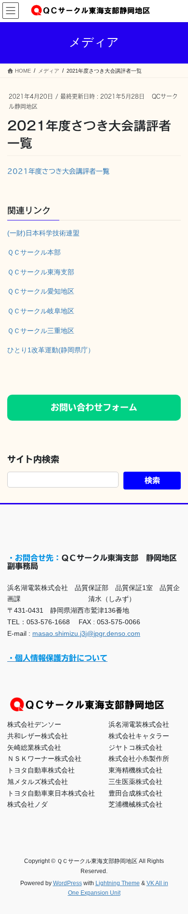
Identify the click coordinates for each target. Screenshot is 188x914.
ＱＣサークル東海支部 (40, 272)
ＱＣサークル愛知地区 (40, 291)
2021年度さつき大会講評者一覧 (58, 171)
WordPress (67, 883)
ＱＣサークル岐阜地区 (40, 311)
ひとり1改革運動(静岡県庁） (50, 350)
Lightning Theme (117, 883)
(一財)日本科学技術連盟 (43, 233)
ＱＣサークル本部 (34, 252)
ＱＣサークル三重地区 (40, 331)
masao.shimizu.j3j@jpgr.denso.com (86, 633)
